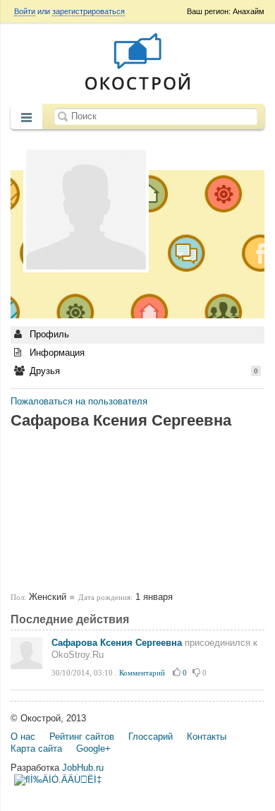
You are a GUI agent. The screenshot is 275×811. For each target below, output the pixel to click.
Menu (26, 118)
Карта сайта (36, 748)
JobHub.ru (83, 767)
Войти (24, 11)
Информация (56, 352)
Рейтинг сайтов (81, 736)
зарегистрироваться (88, 11)
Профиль (48, 334)
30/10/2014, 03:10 (82, 672)
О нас (23, 736)
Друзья (142, 371)
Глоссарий (150, 736)
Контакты (206, 736)
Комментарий (142, 672)
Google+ (93, 748)
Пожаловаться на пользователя (79, 401)
